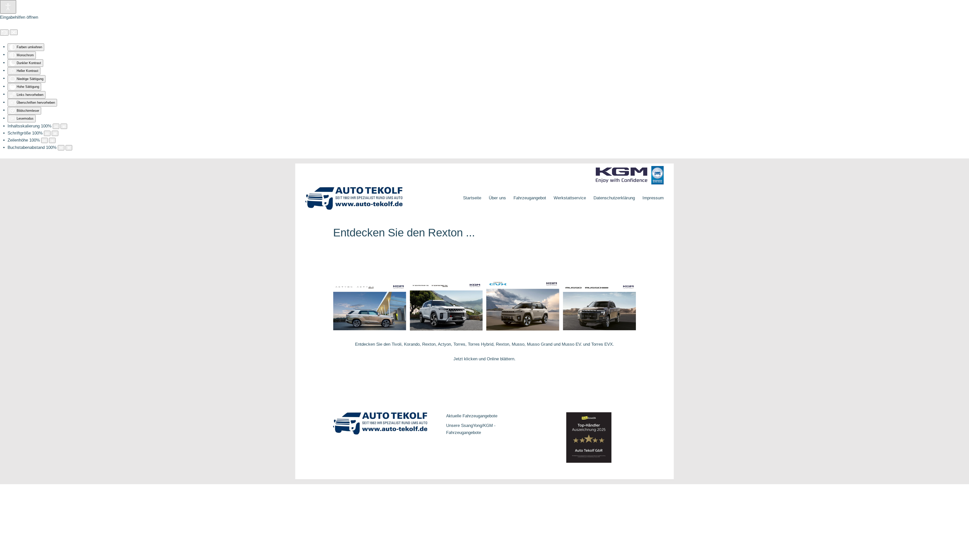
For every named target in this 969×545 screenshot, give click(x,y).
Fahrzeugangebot (530, 198)
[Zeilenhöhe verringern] (44, 140)
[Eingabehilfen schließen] (14, 32)
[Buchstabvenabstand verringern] (61, 147)
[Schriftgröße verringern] (47, 133)
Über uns (497, 198)
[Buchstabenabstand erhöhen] (69, 147)
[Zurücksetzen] (4, 33)
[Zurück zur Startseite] (353, 198)
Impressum (653, 198)
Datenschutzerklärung (614, 198)
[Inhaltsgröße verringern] (56, 126)
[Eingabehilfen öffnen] (8, 7)
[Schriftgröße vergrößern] (55, 133)
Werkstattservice (570, 198)
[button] (484, 399)
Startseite (472, 198)
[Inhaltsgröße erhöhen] (64, 126)
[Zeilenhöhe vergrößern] (52, 140)
